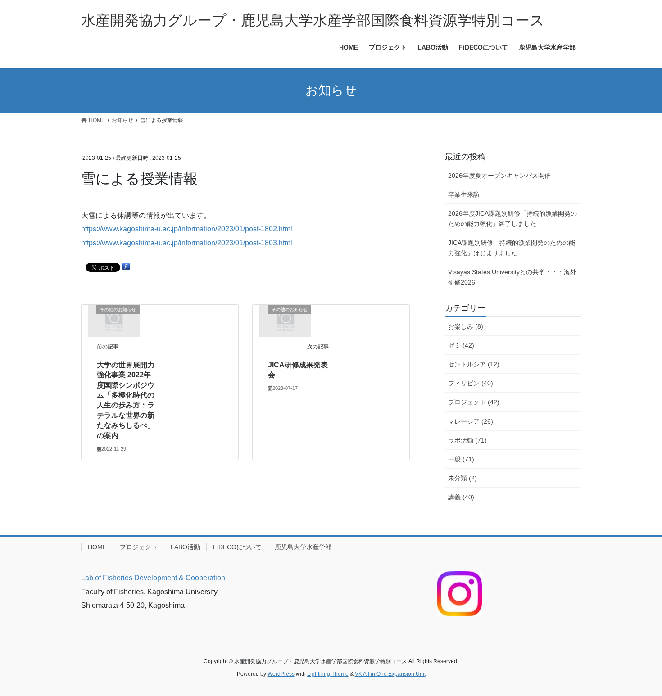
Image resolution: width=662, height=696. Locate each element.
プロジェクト (139, 547)
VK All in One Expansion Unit (390, 674)
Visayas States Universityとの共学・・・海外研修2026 (512, 277)
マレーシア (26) (470, 421)
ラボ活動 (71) (467, 440)
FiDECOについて (237, 547)
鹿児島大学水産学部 (303, 547)
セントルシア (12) (473, 364)
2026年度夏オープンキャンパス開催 (499, 175)
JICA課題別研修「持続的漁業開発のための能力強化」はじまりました (511, 248)
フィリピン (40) (470, 383)
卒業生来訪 (464, 194)
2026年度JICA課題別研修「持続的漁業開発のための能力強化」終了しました (512, 218)
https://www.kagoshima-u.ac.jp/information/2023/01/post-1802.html (186, 229)
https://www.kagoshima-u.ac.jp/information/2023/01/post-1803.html (186, 243)
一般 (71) (461, 459)
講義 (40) (461, 497)
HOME (97, 547)
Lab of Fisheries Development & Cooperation (153, 578)
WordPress (281, 674)
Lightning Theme (328, 674)
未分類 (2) (462, 478)
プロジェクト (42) (473, 402)
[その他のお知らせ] (114, 320)
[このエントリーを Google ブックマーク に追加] (126, 267)
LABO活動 (185, 547)
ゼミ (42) (461, 345)
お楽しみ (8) (465, 326)
